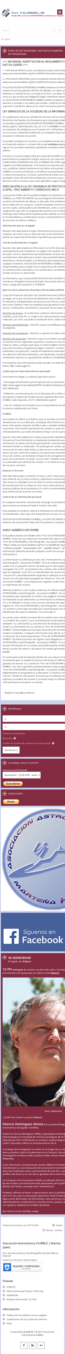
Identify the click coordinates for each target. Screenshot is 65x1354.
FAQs (9, 1323)
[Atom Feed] (32, 1345)
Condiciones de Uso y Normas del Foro (27, 1319)
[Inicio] (32, 12)
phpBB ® (28, 1331)
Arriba (59, 1225)
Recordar (8, 738)
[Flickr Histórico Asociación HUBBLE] (41, 1345)
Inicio (7, 39)
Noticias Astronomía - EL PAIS (22, 1299)
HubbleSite (12, 1295)
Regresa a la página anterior (19, 692)
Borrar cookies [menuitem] (54, 1230)
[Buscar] (54, 30)
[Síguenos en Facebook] (23, 1345)
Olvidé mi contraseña (14, 733)
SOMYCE (11, 1287)
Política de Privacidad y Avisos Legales (27, 1315)
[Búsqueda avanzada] (60, 30)
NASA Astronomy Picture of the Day (25, 1291)
